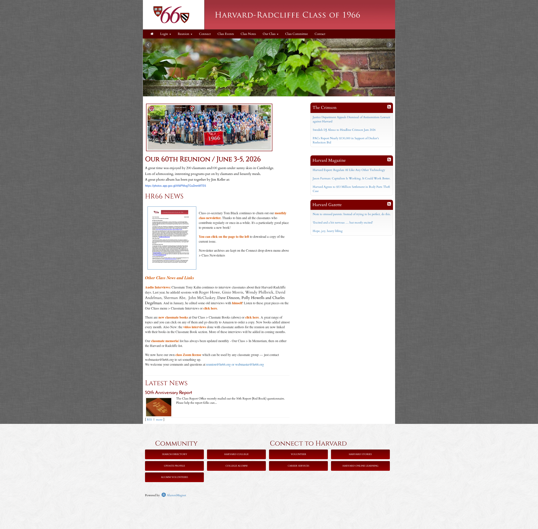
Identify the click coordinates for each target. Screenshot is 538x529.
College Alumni (236, 465)
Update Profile (174, 465)
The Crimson (324, 107)
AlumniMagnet (176, 495)
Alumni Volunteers (174, 477)
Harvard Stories (360, 454)
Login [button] (164, 34)
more (159, 420)
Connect (205, 34)
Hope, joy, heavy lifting (328, 231)
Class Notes (248, 34)
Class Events (226, 34)
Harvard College (236, 454)
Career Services (298, 465)
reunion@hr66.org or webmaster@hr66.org (235, 364)
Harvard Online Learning (360, 465)
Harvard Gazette (327, 205)
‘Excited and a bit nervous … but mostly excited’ (343, 223)
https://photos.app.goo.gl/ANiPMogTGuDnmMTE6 (175, 185)
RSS (149, 420)
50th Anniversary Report (168, 392)
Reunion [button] (184, 34)
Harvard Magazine (329, 160)
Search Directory (174, 454)
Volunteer (298, 454)
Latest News (166, 383)
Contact (320, 34)
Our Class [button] (269, 34)
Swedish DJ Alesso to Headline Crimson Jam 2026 (344, 130)
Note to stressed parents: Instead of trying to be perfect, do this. (352, 214)
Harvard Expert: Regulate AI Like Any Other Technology (349, 170)
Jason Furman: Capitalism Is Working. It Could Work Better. (351, 178)
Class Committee (296, 34)
